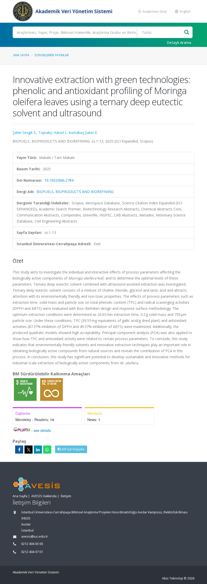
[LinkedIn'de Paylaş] (38, 450)
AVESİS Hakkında (44, 496)
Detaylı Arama (179, 42)
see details (42, 430)
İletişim (66, 496)
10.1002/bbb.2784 (58, 180)
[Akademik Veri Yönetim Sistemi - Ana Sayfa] (23, 11)
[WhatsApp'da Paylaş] (47, 450)
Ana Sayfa (21, 55)
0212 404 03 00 (32, 544)
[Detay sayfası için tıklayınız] (26, 389)
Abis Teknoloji (172, 578)
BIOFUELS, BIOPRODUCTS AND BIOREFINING (75, 191)
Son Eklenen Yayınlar (51, 55)
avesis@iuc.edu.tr (34, 536)
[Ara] (186, 32)
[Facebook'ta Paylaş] (19, 450)
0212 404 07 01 (32, 552)
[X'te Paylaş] (28, 450)
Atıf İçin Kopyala (72, 449)
